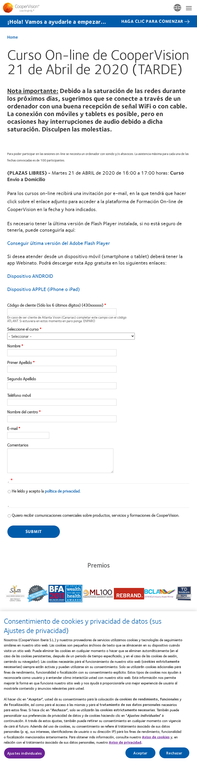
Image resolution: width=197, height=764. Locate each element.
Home (12, 37)
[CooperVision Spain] (98, 7)
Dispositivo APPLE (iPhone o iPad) (43, 289)
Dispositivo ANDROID (30, 276)
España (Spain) (178, 8)
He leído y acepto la (46, 491)
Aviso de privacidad (125, 742)
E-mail (12, 428)
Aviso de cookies (156, 737)
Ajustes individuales (24, 753)
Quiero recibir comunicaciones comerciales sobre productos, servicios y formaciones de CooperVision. (95, 515)
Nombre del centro (22, 411)
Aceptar (140, 753)
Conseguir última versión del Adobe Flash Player (58, 243)
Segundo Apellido (21, 378)
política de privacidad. (63, 491)
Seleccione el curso (23, 329)
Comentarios (17, 445)
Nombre (13, 346)
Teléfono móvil (19, 395)
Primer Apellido (19, 362)
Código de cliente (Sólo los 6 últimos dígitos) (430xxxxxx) (55, 305)
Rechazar (174, 753)
